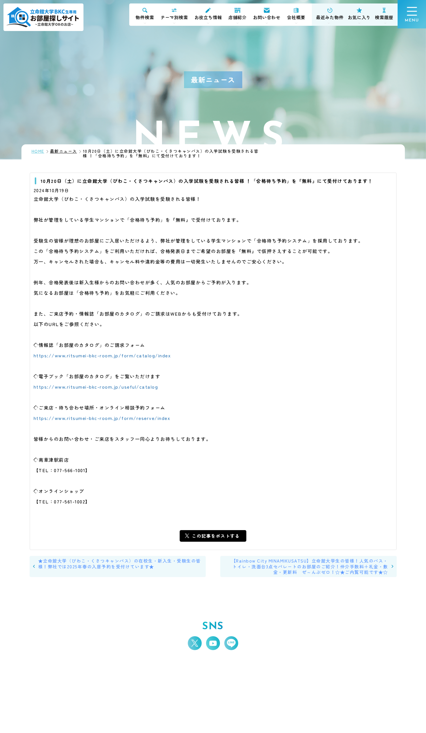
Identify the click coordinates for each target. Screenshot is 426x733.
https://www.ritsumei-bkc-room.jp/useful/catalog (96, 386)
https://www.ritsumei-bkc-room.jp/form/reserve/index (102, 417)
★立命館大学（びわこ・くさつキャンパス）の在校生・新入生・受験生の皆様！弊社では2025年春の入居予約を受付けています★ (119, 564)
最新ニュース (63, 151)
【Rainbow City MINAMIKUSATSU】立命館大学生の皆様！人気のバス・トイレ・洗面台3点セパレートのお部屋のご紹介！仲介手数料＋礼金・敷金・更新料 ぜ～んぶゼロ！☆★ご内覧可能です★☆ (309, 566)
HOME (38, 151)
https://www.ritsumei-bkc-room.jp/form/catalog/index (102, 355)
